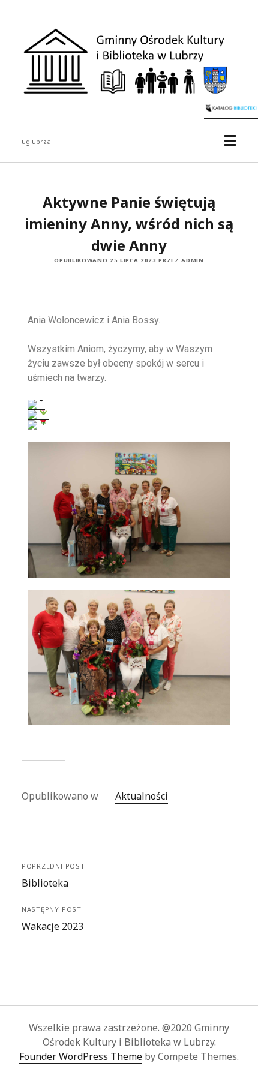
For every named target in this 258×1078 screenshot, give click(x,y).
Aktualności (141, 796)
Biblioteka (45, 883)
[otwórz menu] (230, 140)
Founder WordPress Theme (80, 1056)
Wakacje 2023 (52, 926)
